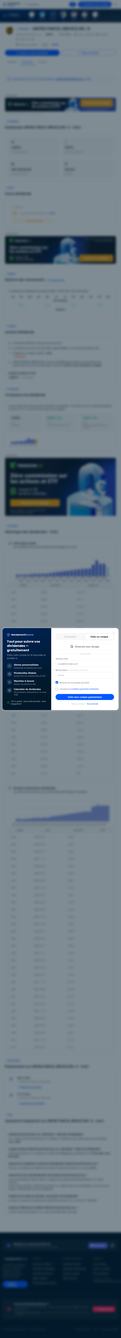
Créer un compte (99, 636)
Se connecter (92, 703)
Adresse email (62, 658)
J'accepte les (79, 689)
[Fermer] (114, 632)
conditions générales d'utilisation (85, 689)
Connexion (70, 636)
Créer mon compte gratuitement (85, 697)
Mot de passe (72, 670)
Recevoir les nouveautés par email (74, 682)
